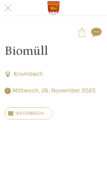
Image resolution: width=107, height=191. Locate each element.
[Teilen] (82, 32)
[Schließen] (8, 8)
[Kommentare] (95, 32)
